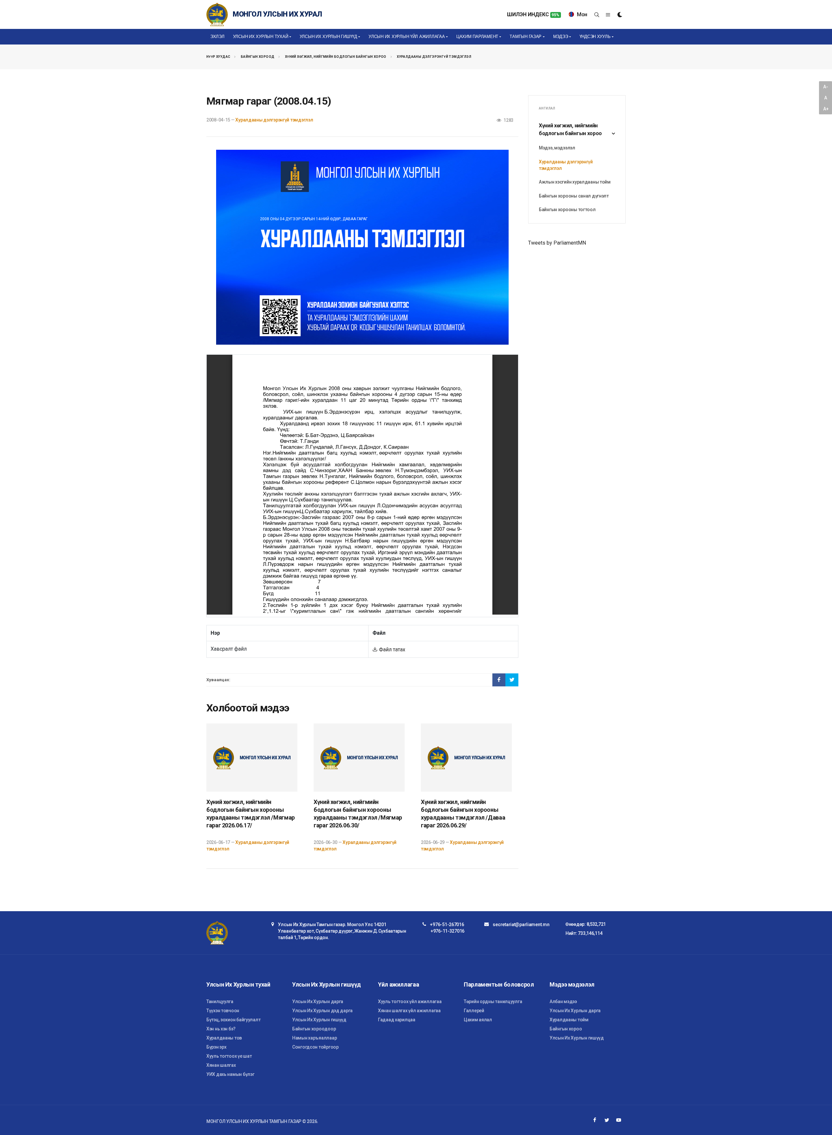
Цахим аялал (478, 1019)
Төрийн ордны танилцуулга (493, 1001)
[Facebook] (595, 1120)
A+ (825, 108)
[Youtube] (619, 1120)
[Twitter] (607, 1120)
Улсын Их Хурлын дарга (317, 1001)
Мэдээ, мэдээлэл (557, 147)
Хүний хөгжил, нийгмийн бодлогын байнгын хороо (335, 56)
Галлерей (474, 1010)
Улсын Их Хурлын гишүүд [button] (328, 36)
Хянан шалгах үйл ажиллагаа (409, 1010)
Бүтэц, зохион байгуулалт (233, 1019)
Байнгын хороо (566, 1028)
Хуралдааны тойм (569, 1019)
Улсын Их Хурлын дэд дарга (322, 1010)
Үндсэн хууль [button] (595, 36)
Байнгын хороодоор (314, 1028)
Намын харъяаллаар (314, 1037)
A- (825, 86)
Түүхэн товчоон (222, 1010)
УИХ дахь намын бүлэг (230, 1074)
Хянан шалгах (221, 1065)
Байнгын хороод (258, 56)
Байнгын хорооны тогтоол (567, 209)
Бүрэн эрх (216, 1047)
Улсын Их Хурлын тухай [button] (260, 36)
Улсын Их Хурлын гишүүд (319, 1019)
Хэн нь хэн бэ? (221, 1028)
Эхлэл (217, 36)
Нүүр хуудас (218, 56)
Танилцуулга (219, 1001)
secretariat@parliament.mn (521, 924)
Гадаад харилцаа (396, 1019)
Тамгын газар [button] (525, 36)
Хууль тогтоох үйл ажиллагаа (409, 1001)
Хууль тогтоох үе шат (229, 1056)
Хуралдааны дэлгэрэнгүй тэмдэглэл (434, 56)
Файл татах (391, 649)
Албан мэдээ (563, 1001)
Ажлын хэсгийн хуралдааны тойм (575, 182)
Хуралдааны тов (224, 1037)
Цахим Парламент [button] (477, 36)
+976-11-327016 (447, 931)
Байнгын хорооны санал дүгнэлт (574, 195)
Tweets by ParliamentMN (557, 243)
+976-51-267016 (447, 924)
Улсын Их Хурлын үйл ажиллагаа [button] (407, 36)
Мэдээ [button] (560, 36)
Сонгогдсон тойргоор (315, 1047)
